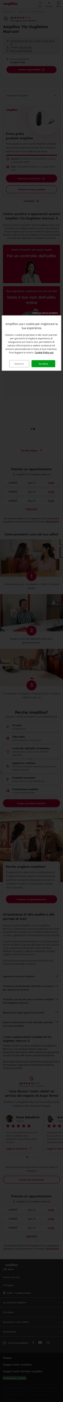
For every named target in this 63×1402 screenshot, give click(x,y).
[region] (32, 343)
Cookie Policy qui (44, 352)
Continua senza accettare (45, 312)
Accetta (43, 363)
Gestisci (19, 363)
